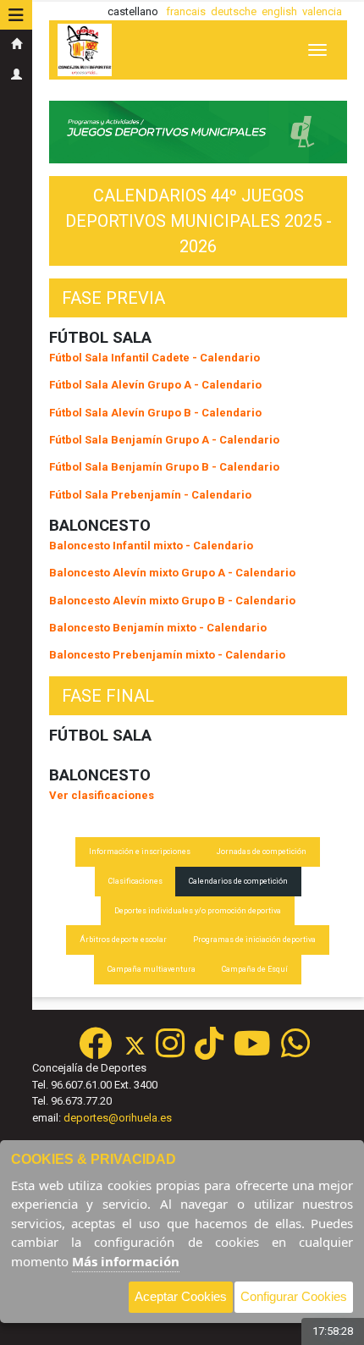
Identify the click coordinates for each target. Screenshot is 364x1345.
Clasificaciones (135, 881)
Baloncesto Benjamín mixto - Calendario (158, 627)
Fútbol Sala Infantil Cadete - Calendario (154, 357)
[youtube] (252, 1051)
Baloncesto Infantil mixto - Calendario (151, 545)
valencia (322, 11)
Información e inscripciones (139, 851)
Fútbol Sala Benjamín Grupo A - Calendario (164, 439)
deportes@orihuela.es (117, 1117)
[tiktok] (209, 1051)
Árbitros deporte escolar (123, 939)
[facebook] (95, 1051)
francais (186, 11)
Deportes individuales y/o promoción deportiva (197, 911)
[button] (16, 15)
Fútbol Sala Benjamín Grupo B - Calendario (164, 466)
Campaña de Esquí (255, 969)
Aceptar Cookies (181, 1296)
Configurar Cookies (293, 1296)
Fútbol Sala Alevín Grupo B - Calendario (155, 412)
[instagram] (170, 1051)
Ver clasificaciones (101, 795)
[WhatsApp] (295, 1051)
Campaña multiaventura (152, 969)
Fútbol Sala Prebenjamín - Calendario (150, 494)
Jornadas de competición (261, 851)
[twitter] (140, 1051)
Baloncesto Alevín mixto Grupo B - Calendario (172, 600)
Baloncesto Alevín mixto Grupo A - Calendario (172, 572)
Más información (125, 1261)
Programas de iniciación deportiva (254, 939)
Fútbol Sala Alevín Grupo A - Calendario (155, 384)
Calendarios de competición (238, 881)
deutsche (233, 11)
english (279, 11)
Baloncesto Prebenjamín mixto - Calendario (167, 654)
